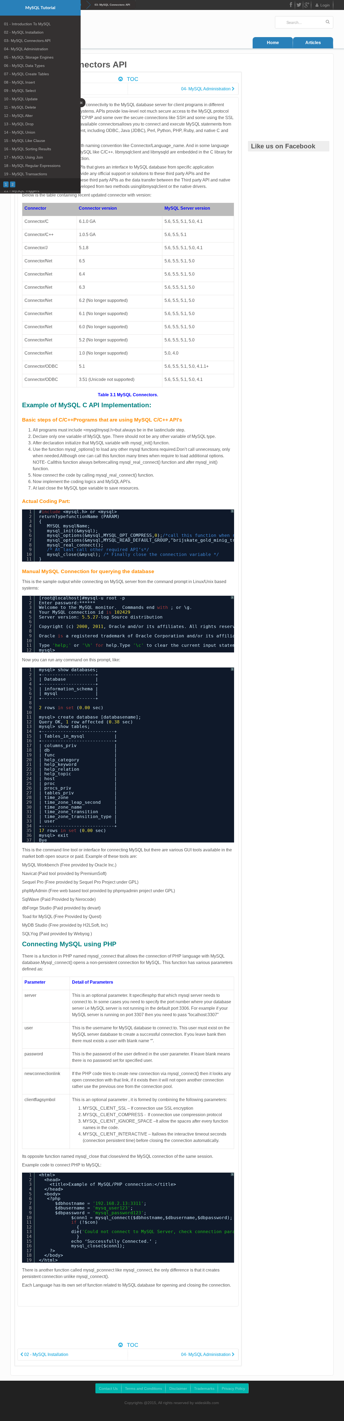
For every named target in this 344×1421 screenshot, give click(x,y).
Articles (313, 42)
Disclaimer (178, 1388)
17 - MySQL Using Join (23, 157)
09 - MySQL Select (20, 90)
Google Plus (307, 5)
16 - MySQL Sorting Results (27, 149)
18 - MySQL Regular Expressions (32, 165)
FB (291, 5)
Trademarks (204, 1388)
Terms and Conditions (143, 1388)
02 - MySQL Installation (24, 32)
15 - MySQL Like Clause (24, 140)
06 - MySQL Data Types (24, 65)
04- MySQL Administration (26, 49)
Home (273, 42)
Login (325, 5)
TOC (131, 79)
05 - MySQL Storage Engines (28, 57)
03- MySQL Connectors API (27, 40)
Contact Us (108, 1388)
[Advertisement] (128, 1327)
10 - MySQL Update (21, 99)
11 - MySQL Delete (20, 107)
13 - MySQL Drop (19, 124)
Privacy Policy (233, 1388)
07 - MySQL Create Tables (26, 74)
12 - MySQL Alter (18, 115)
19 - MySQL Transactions (25, 174)
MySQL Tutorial (40, 8)
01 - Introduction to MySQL (27, 24)
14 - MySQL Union (19, 132)
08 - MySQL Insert (19, 82)
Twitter (299, 5)
